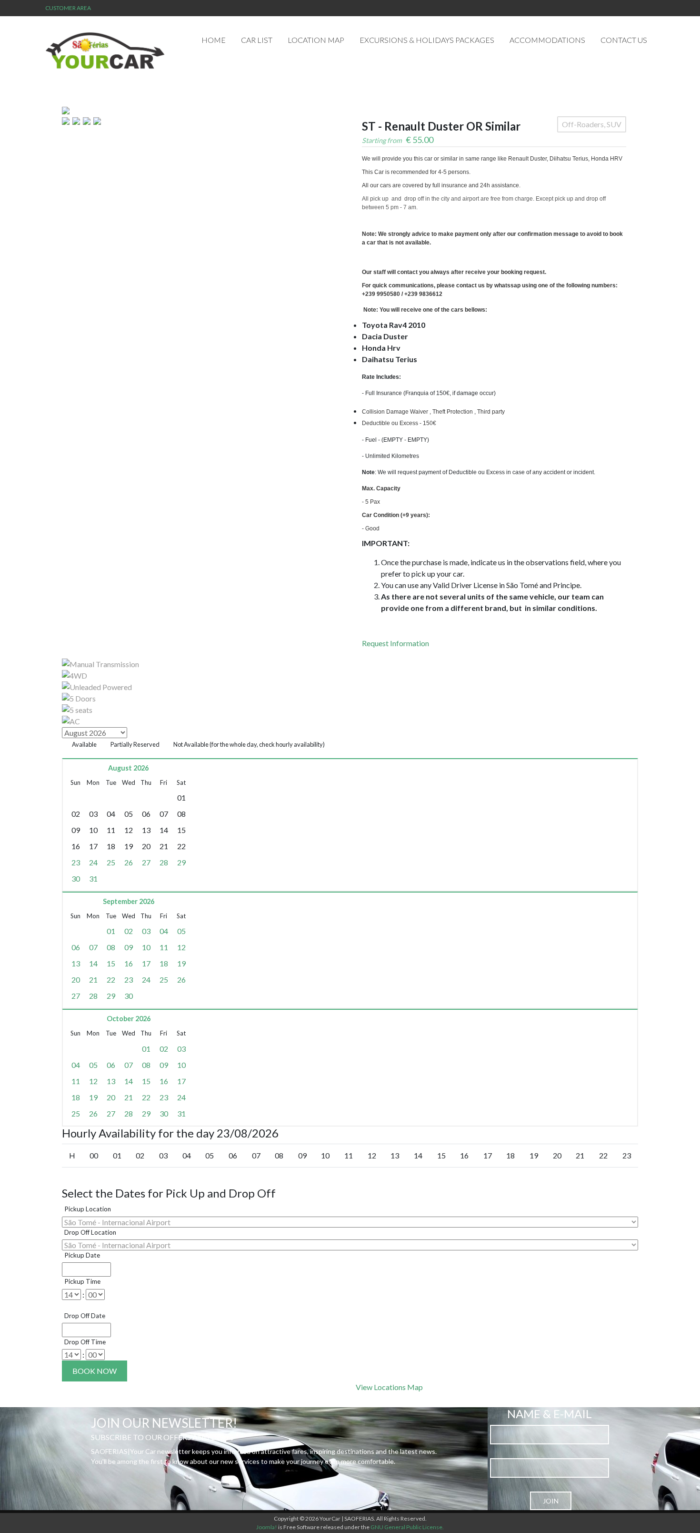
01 (111, 930)
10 (146, 947)
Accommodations (547, 39)
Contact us (623, 39)
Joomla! (266, 1527)
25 (111, 862)
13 (75, 963)
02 (128, 930)
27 (146, 862)
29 (181, 862)
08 (111, 947)
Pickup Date (82, 1255)
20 (75, 979)
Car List (256, 39)
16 (128, 963)
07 (93, 947)
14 (93, 963)
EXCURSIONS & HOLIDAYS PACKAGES (427, 39)
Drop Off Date (84, 1316)
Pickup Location (87, 1209)
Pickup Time (82, 1281)
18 (164, 963)
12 (181, 947)
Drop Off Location (90, 1232)
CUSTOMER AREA (68, 7)
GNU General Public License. (407, 1527)
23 (75, 862)
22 (111, 979)
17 (146, 963)
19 (181, 963)
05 (181, 930)
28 (164, 862)
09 (128, 947)
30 (75, 878)
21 (93, 979)
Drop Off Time (85, 1342)
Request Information (395, 643)
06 (75, 947)
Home (213, 39)
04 (164, 930)
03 (146, 930)
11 (164, 947)
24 (93, 862)
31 (93, 878)
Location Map (316, 39)
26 (128, 862)
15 (111, 963)
